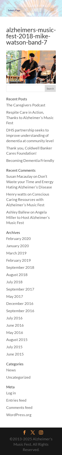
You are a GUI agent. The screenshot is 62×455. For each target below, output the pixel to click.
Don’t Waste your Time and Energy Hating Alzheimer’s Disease (29, 181)
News (11, 370)
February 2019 (18, 260)
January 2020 (17, 245)
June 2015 (15, 354)
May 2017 (14, 296)
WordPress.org (18, 414)
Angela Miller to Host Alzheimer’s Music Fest (28, 217)
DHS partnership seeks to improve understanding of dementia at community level (30, 135)
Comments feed (19, 407)
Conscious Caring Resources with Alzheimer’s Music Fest (27, 199)
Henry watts (16, 194)
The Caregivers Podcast (25, 105)
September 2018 (20, 267)
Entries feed (16, 400)
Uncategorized (18, 377)
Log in (11, 393)
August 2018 (17, 274)
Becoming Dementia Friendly (30, 160)
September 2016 (20, 310)
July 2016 (14, 318)
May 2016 (14, 332)
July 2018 (14, 281)
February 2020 (18, 238)
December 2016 (19, 303)
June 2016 (15, 325)
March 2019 (16, 253)
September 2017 (20, 289)
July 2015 (14, 346)
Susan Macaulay (19, 176)
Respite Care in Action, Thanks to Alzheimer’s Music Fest (30, 117)
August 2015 (17, 339)
